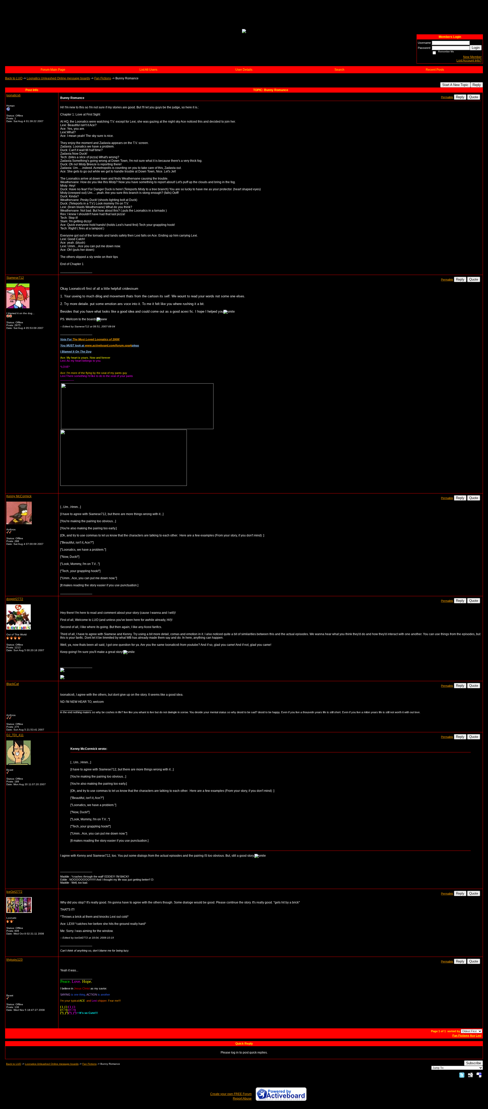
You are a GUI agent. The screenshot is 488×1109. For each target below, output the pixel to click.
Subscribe (473, 1063)
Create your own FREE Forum (231, 1094)
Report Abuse (242, 1098)
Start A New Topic (455, 85)
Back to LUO (13, 78)
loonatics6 (13, 95)
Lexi (478, 1035)
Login (476, 48)
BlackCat (12, 684)
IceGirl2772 (14, 892)
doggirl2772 (14, 599)
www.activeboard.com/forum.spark (108, 345)
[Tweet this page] (462, 1075)
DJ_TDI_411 (15, 735)
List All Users (148, 69)
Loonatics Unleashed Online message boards (58, 78)
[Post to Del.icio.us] (479, 1075)
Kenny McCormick (19, 496)
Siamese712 (15, 278)
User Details (243, 69)
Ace (472, 1035)
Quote (473, 97)
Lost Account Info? (469, 60)
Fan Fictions (102, 78)
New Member (472, 57)
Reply (476, 85)
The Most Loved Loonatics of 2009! (96, 339)
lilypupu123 (14, 959)
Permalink (447, 97)
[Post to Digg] (470, 1075)
